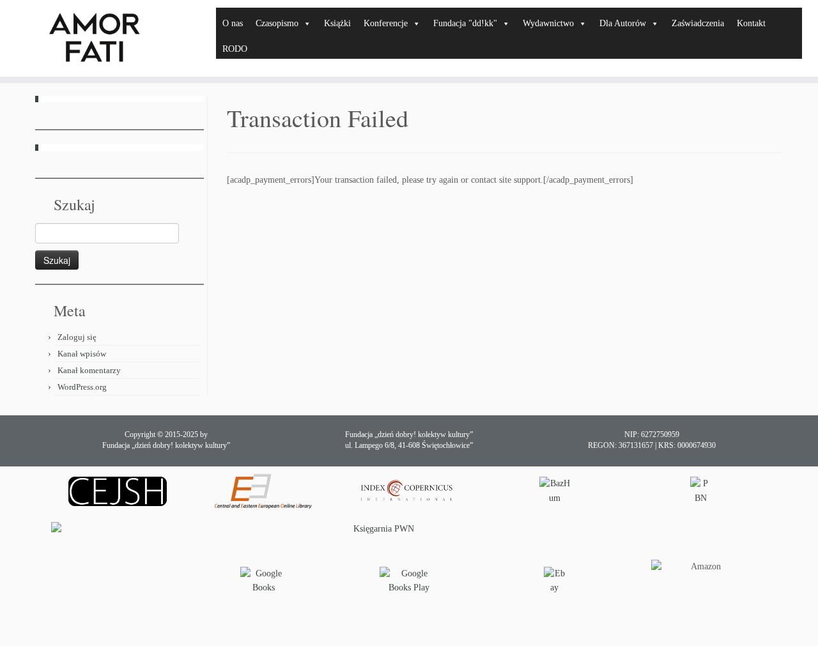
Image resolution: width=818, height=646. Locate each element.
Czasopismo (277, 23)
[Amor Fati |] (94, 38)
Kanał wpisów (82, 353)
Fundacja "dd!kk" (465, 23)
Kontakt (751, 23)
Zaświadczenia (698, 23)
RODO (234, 49)
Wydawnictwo (548, 23)
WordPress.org (82, 387)
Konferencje (386, 23)
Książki (337, 23)
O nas (232, 23)
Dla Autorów (622, 23)
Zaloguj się (77, 337)
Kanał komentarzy (89, 370)
